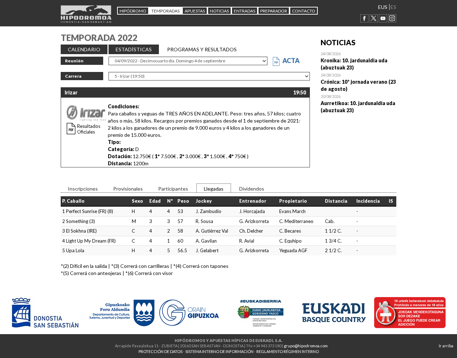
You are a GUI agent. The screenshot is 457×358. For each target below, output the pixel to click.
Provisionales (128, 189)
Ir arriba (446, 345)
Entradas (244, 11)
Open (359, 60)
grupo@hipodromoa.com (306, 345)
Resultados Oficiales (88, 129)
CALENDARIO (84, 49)
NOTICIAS (219, 11)
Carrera (73, 76)
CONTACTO (303, 11)
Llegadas (214, 189)
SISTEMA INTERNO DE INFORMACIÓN (219, 351)
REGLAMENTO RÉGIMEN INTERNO (287, 351)
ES (393, 7)
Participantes (173, 189)
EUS (382, 7)
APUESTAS (195, 11)
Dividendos (251, 189)
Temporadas (165, 11)
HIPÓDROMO (133, 11)
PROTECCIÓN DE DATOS (160, 351)
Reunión (74, 60)
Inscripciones (83, 189)
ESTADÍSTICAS (134, 49)
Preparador (273, 11)
